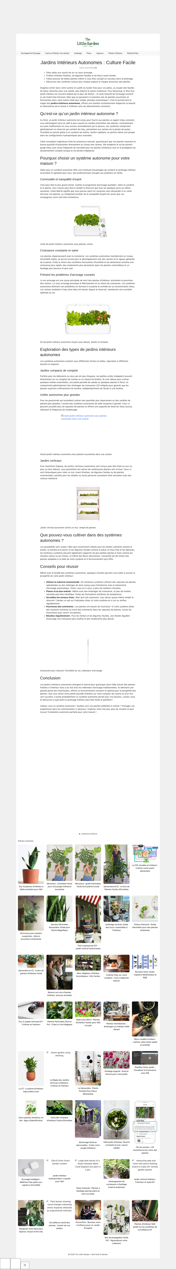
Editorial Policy (133, 53)
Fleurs (89, 53)
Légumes (100, 53)
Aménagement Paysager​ (30, 53)
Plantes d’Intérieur (115, 53)
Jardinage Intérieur (89, 834)
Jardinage (78, 53)
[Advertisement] (72, 17)
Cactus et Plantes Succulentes (57, 53)
